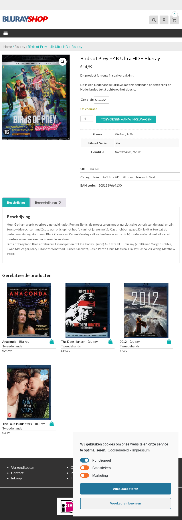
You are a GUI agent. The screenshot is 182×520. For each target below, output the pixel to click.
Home (7, 47)
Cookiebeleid (118, 450)
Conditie (87, 99)
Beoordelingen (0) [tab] (48, 202)
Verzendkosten (22, 467)
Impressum (141, 450)
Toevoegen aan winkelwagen (126, 119)
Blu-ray (19, 47)
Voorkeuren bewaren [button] (125, 503)
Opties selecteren (52, 341)
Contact (17, 473)
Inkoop (16, 478)
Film (117, 143)
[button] (63, 62)
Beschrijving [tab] (16, 202)
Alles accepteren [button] (125, 488)
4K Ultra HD (111, 177)
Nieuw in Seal (145, 177)
